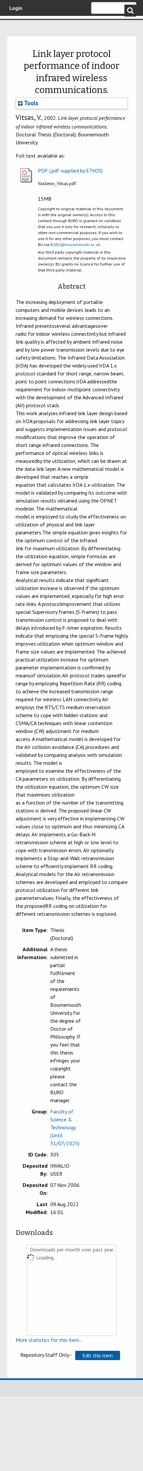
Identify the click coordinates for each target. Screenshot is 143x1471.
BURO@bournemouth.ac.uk (75, 244)
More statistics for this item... (49, 1340)
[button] (97, 1355)
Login (15, 8)
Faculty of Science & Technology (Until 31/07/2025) (64, 1127)
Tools (30, 103)
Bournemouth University (15, 25)
